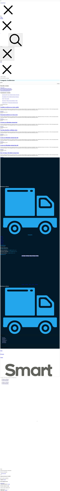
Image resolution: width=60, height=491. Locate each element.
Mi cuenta (2, 354)
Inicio (1, 350)
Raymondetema (4, 96)
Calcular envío (2, 483)
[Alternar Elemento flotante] (0, 474)
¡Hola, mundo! (2, 87)
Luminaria (1, 242)
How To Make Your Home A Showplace (13, 94)
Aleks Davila (4, 100)
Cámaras (1, 236)
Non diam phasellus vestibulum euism (8, 130)
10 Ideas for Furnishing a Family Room (5, 88)
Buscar (1, 82)
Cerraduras (1, 237)
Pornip (3, 98)
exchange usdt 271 (4, 102)
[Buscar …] (1, 61)
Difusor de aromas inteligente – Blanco (12, 100)
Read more (1, 111)
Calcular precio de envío (4, 484)
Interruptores (2, 240)
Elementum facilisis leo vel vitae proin (9, 114)
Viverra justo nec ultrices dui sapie (13, 102)
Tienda (1, 357)
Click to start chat (3, 473)
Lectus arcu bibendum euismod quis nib (9, 137)
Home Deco (2, 243)
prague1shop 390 (4, 94)
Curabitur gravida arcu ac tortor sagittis (9, 107)
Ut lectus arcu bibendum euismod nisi (8, 122)
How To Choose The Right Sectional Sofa (6, 89)
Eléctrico (1, 239)
